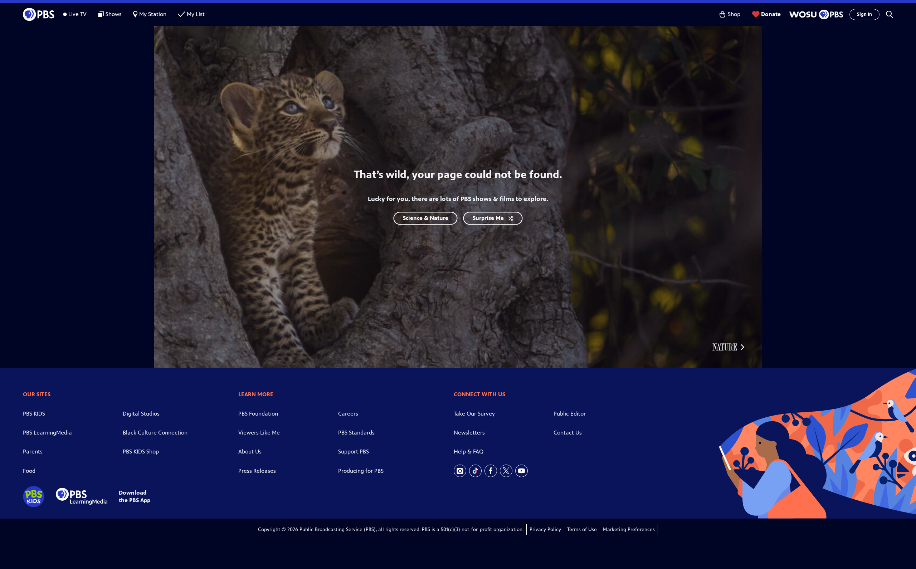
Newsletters (469, 432)
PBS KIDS (34, 413)
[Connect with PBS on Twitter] (506, 471)
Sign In (864, 14)
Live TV (77, 14)
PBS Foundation (258, 413)
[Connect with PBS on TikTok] (475, 471)
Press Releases (257, 470)
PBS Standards (356, 432)
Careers (348, 413)
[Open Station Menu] (815, 14)
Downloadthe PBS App (134, 496)
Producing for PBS (361, 470)
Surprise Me (488, 218)
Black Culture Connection (155, 432)
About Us (250, 451)
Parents (33, 451)
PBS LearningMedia (47, 432)
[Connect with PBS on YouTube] (521, 471)
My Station (152, 14)
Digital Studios (141, 413)
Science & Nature (425, 218)
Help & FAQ (468, 451)
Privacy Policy (545, 529)
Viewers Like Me (259, 432)
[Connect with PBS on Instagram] (460, 471)
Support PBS (353, 451)
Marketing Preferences (629, 529)
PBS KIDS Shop (141, 451)
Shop (734, 14)
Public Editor (570, 413)
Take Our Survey (474, 413)
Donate (771, 14)
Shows (114, 14)
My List (196, 14)
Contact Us (568, 432)
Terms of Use (582, 529)
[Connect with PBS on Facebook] (490, 471)
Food (29, 470)
